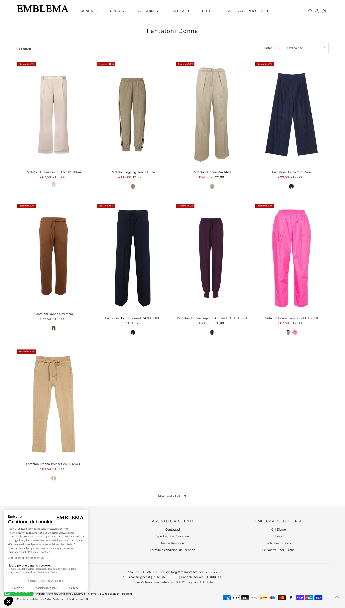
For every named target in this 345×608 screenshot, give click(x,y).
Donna (87, 11)
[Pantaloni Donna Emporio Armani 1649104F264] (212, 258)
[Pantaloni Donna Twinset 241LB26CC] (53, 404)
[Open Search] (310, 11)
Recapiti (127, 594)
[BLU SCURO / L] (132, 332)
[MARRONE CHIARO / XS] (212, 186)
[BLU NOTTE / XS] (291, 186)
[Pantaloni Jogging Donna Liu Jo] (133, 114)
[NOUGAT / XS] (53, 478)
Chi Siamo (278, 529)
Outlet (208, 11)
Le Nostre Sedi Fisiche (278, 550)
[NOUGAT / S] (288, 332)
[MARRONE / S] (132, 186)
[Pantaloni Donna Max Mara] (212, 114)
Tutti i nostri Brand (278, 543)
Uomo (116, 11)
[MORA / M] (212, 332)
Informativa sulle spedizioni (103, 594)
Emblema (36, 599)
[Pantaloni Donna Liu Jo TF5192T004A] (53, 114)
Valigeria (146, 11)
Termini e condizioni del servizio (172, 550)
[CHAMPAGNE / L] (53, 184)
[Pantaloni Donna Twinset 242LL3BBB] (133, 258)
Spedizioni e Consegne (172, 536)
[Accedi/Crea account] (317, 11)
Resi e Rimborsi (172, 543)
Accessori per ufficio (248, 11)
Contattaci (172, 529)
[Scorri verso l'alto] (337, 597)
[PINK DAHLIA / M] (294, 332)
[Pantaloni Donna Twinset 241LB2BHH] (291, 258)
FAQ (278, 536)
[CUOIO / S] (53, 328)
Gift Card (180, 11)
